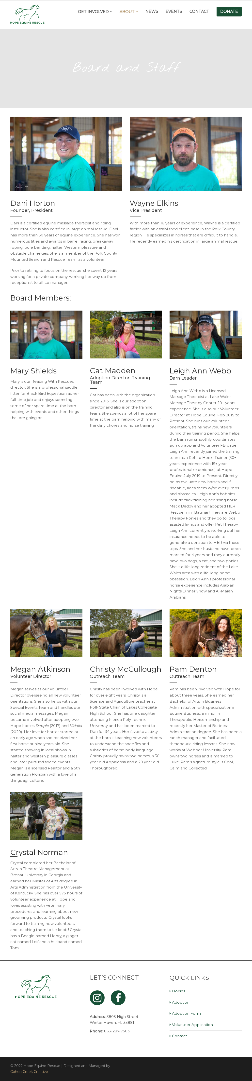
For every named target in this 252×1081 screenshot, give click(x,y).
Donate (229, 11)
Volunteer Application (192, 1024)
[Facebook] (118, 997)
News (151, 11)
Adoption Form (186, 1013)
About (127, 11)
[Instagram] (97, 997)
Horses (178, 991)
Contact (199, 11)
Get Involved (93, 11)
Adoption (180, 1002)
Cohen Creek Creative (29, 1071)
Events (174, 11)
